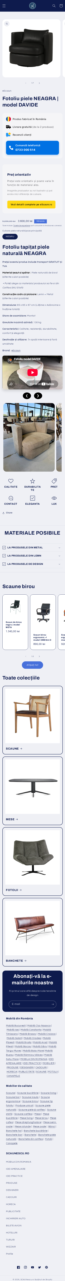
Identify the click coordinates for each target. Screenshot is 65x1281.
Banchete (30, 1135)
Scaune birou (30, 1101)
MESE (10, 819)
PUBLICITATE (26, 1071)
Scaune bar (13, 1097)
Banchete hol (14, 1130)
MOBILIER (49, 1063)
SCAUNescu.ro (27, 1279)
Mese (37, 1114)
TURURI (10, 1240)
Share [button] (9, 513)
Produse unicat (24, 1105)
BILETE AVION (14, 1226)
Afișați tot (32, 665)
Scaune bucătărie (27, 1093)
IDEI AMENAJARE (16, 1169)
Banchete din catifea (30, 1139)
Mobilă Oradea (32, 1038)
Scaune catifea (23, 1114)
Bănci (51, 1126)
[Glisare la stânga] (25, 83)
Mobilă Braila (23, 1042)
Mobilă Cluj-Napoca (39, 1025)
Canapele (12, 1143)
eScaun (16, 350)
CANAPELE (13, 1076)
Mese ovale (39, 1126)
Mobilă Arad (40, 1042)
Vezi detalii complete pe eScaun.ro (31, 204)
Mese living (26, 1118)
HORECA (12, 1071)
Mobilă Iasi (13, 1029)
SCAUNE (12, 748)
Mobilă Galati (14, 1038)
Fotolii (48, 1139)
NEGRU (10, 236)
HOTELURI (12, 1233)
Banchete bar (14, 1135)
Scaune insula (30, 1097)
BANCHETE (14, 960)
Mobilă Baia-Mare (33, 1050)
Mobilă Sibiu (40, 1046)
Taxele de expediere (21, 225)
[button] (3, 5)
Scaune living (48, 1093)
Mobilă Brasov (28, 1034)
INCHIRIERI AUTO (15, 1218)
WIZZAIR (11, 1247)
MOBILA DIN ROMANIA (33, 1059)
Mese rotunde (23, 1126)
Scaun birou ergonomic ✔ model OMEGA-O (42, 637)
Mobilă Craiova (47, 1034)
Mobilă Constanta (31, 1029)
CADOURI (41, 1067)
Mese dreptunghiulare (28, 1122)
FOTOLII (12, 890)
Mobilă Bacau (23, 1046)
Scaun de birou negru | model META (14, 624)
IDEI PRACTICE (32, 1063)
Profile (9, 1254)
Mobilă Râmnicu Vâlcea (29, 1055)
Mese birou (41, 1118)
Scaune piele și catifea (31, 1109)
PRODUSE (13, 1067)
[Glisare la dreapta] (39, 83)
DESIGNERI (27, 1067)
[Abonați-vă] (52, 1004)
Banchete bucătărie (35, 1130)
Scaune (10, 1093)
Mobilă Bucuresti (16, 1025)
